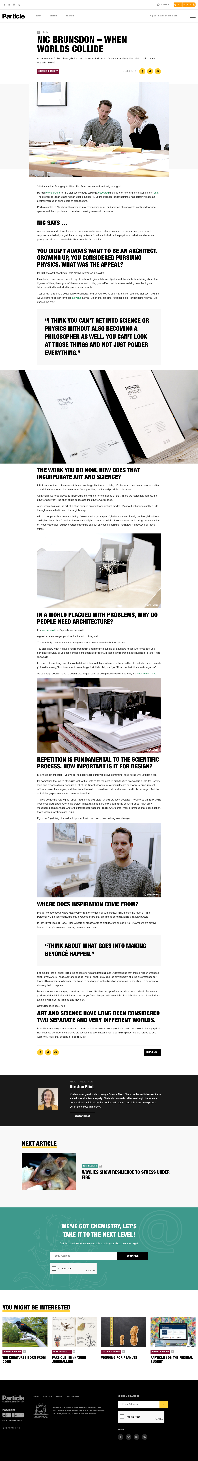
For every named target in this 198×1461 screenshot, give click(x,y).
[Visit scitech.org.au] (185, 4)
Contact (47, 1397)
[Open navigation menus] (193, 16)
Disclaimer (73, 1397)
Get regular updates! (165, 16)
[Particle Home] (13, 16)
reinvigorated (52, 193)
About (36, 1397)
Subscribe (133, 1256)
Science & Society (48, 71)
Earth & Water (90, 1166)
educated (103, 193)
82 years (77, 298)
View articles (82, 1116)
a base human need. (146, 674)
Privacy (60, 1397)
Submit (164, 1404)
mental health (49, 630)
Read (38, 16)
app (156, 193)
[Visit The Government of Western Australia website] (41, 1411)
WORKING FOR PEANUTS (119, 1358)
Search (70, 16)
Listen (53, 16)
